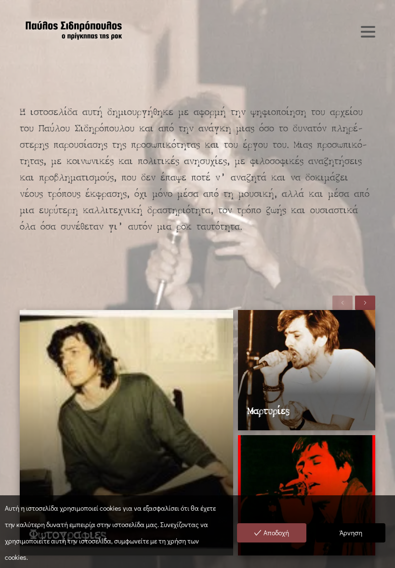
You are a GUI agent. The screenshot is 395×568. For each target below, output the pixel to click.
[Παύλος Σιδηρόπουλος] (73, 29)
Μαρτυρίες (269, 412)
